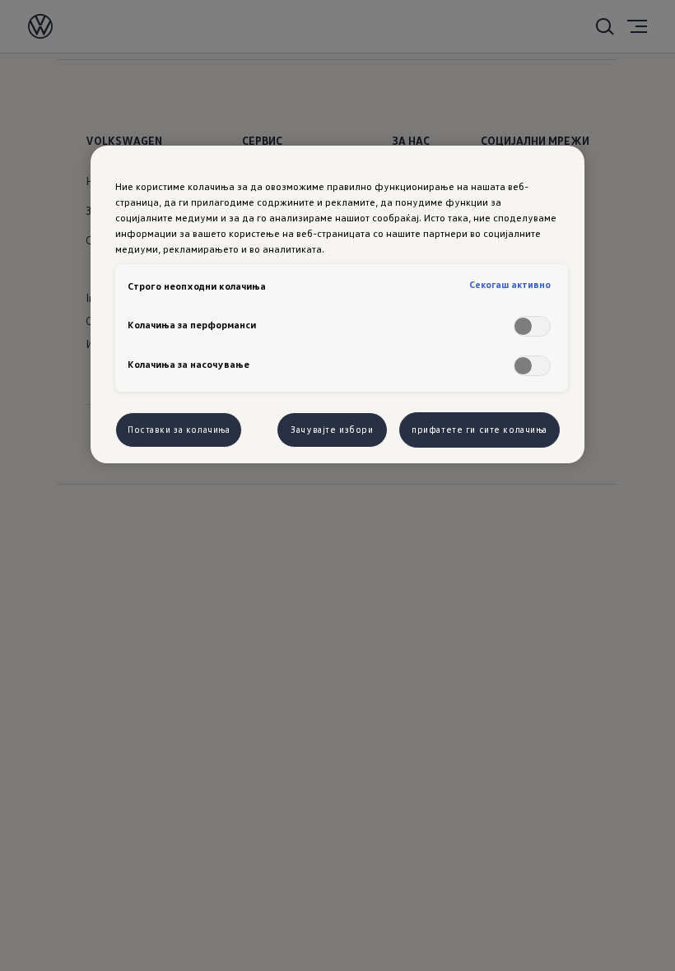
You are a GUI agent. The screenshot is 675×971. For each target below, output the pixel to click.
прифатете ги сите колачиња (479, 429)
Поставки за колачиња (179, 429)
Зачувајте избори (332, 429)
